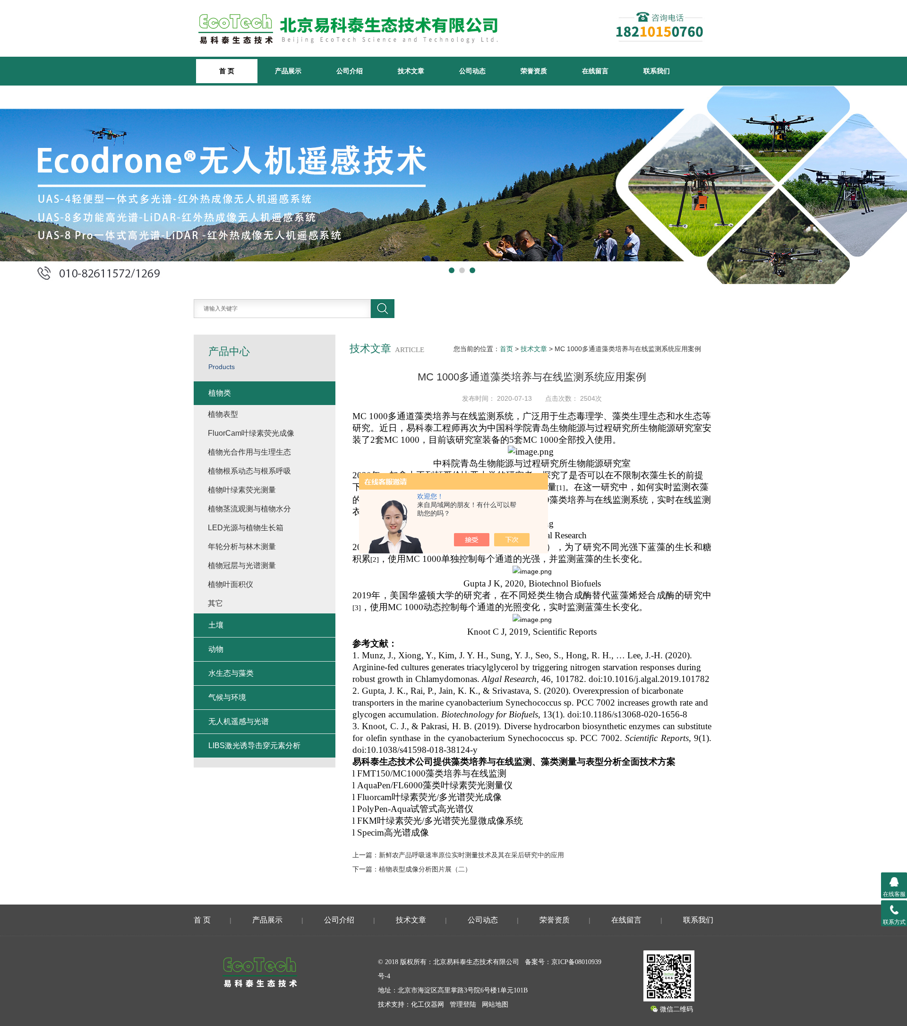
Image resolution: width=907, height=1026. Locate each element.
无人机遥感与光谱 (238, 721)
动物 (215, 649)
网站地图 (495, 1004)
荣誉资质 (534, 71)
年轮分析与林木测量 (242, 547)
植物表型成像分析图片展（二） (425, 869)
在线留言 (595, 71)
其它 (215, 603)
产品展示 (288, 71)
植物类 (219, 393)
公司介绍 (349, 71)
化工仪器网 (427, 1004)
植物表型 (223, 414)
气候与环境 (227, 697)
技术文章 (411, 71)
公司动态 (472, 71)
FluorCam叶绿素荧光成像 (251, 433)
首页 (506, 349)
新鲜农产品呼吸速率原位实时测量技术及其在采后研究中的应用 (471, 855)
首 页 (202, 920)
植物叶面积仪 (230, 584)
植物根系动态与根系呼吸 (249, 471)
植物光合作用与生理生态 (249, 452)
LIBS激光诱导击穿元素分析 (254, 745)
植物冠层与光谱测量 (242, 565)
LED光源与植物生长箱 (245, 528)
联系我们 (656, 71)
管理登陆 (463, 1004)
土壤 (215, 625)
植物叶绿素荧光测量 (242, 490)
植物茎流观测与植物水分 (249, 509)
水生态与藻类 (231, 673)
